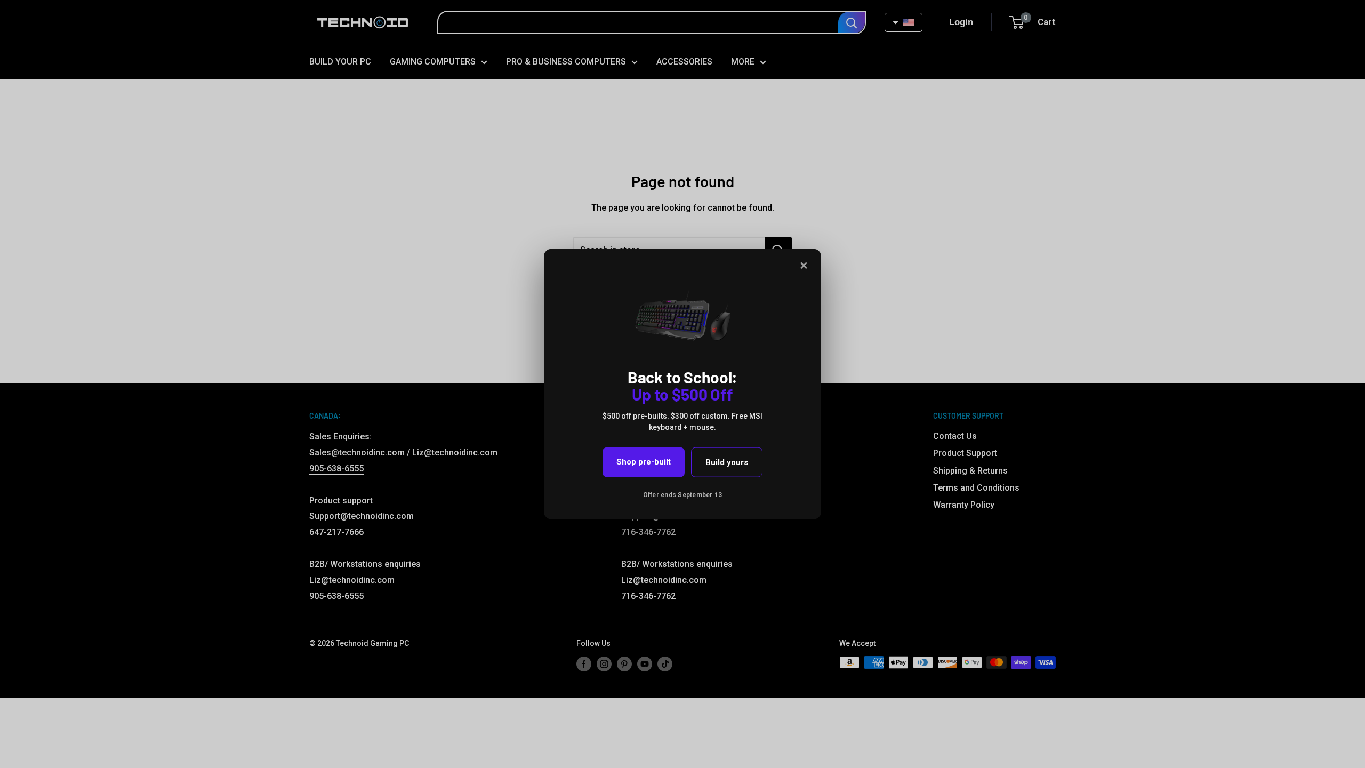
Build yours (726, 462)
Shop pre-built (643, 462)
